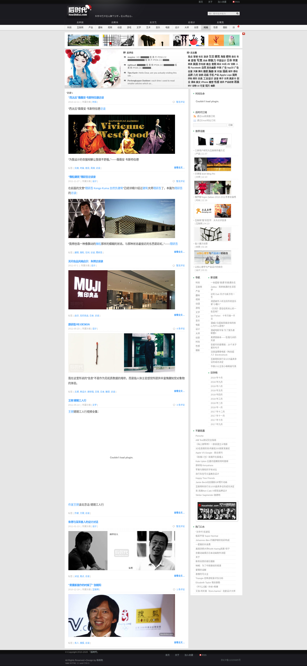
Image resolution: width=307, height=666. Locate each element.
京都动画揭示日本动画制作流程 (210, 553)
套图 (214, 64)
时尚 (206, 27)
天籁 (195, 71)
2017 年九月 (217, 424)
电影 (167, 27)
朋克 (87, 168)
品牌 (190, 75)
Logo (229, 75)
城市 (230, 71)
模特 (228, 56)
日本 (229, 60)
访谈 (103, 108)
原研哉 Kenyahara (204, 465)
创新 (233, 64)
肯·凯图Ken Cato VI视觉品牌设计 (211, 491)
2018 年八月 (217, 386)
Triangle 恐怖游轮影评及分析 (209, 578)
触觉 (108, 392)
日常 (97, 392)
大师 (187, 27)
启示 (77, 316)
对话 (77, 576)
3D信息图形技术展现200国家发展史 (213, 448)
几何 (195, 75)
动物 (194, 86)
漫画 (193, 82)
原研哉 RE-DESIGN (79, 324)
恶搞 (236, 82)
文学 (139, 27)
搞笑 (234, 75)
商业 (219, 64)
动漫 (119, 27)
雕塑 (211, 82)
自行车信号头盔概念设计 (207, 474)
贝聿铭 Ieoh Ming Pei (205, 174)
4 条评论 (181, 328)
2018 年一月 (217, 407)
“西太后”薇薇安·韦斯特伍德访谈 (86, 97)
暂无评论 (180, 102)
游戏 (129, 27)
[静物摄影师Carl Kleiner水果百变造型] (224, 40)
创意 (196, 27)
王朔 (71, 411)
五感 (77, 392)
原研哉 (90, 392)
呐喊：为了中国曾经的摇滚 (208, 565)
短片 (207, 85)
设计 (177, 27)
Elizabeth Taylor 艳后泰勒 (208, 582)
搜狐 (82, 643)
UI (198, 86)
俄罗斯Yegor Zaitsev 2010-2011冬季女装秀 (215, 197)
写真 (199, 60)
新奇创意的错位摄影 (205, 561)
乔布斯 (202, 64)
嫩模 (205, 71)
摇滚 (190, 64)
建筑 (217, 56)
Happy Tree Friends (205, 478)
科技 (69, 27)
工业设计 (208, 78)
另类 (200, 78)
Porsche (200, 436)
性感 (215, 27)
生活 (211, 56)
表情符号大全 (202, 574)
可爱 (202, 86)
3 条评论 (181, 405)
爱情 (193, 60)
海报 (223, 56)
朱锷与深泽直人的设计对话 (83, 521)
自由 (205, 60)
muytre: (149, 58)
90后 (224, 64)
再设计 (83, 392)
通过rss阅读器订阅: (206, 116)
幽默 (213, 86)
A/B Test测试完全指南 (206, 440)
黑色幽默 (211, 67)
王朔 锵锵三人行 (77, 400)
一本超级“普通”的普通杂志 (223, 282)
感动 (235, 71)
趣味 (100, 27)
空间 (87, 252)
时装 (219, 71)
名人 (77, 643)
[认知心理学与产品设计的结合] (212, 263)
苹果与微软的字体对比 (206, 469)
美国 (195, 64)
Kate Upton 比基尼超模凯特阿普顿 (212, 461)
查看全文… (179, 167)
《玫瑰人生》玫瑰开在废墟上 (209, 457)
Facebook (196, 67)
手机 (211, 75)
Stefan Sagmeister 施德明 (208, 495)
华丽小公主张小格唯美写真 (223, 366)
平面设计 (221, 60)
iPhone (204, 82)
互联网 (80, 27)
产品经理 (229, 82)
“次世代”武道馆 (203, 532)
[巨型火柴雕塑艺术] (154, 40)
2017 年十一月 (218, 416)
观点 (190, 56)
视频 (110, 27)
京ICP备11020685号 (231, 660)
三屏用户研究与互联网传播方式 (210, 150)
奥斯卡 (232, 78)
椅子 (221, 78)
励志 (234, 56)
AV (228, 64)
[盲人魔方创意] (212, 240)
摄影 (225, 27)
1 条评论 (181, 589)
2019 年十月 (217, 378)
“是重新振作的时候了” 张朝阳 (84, 585)
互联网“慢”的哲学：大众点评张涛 (210, 220)
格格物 (99, 660)
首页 (201, 2)
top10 (230, 67)
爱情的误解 (201, 570)
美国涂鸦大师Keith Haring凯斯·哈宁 (213, 549)
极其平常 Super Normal (207, 536)
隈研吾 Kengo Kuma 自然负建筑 (104, 188)
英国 (93, 168)
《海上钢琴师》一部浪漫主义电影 (212, 444)
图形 (195, 78)
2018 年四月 (217, 394)
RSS (237, 2)
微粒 (98, 243)
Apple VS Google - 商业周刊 (209, 453)
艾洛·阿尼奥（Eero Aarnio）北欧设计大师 (215, 591)
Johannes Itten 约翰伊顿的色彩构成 (213, 540)
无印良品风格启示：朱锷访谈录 (85, 261)
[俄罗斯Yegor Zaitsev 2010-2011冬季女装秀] (212, 193)
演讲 (206, 56)
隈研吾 (157, 188)
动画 (206, 75)
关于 (210, 2)
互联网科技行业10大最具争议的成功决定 (215, 486)
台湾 (226, 78)
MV (190, 85)
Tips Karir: (152, 74)
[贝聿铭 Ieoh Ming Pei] (212, 170)
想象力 (212, 60)
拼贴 (190, 78)
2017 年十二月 (218, 412)
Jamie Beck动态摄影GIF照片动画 (211, 482)
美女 (198, 82)
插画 (225, 71)
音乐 (158, 27)
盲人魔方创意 (201, 244)
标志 (201, 56)
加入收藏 (222, 2)
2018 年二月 (217, 403)
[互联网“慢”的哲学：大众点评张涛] (212, 217)
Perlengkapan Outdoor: (151, 82)
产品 (91, 27)
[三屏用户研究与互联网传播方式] (212, 147)
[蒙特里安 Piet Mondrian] (118, 40)
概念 (208, 64)
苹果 (235, 60)
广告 (224, 67)
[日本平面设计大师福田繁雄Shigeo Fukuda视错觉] (189, 40)
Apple (223, 75)
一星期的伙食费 (203, 544)
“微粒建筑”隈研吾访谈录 (82, 176)
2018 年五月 (217, 390)
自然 (203, 67)
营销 (195, 56)
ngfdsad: (152, 66)
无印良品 (84, 316)
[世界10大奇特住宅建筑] (83, 40)
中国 (219, 67)
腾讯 (200, 71)
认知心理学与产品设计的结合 (209, 267)
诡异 (222, 82)
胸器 (211, 71)
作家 (71, 504)
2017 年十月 (217, 420)
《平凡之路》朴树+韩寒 (207, 587)
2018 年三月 (217, 399)
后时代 (94, 652)
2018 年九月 (217, 382)
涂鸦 (201, 75)
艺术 (148, 27)
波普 (216, 78)
